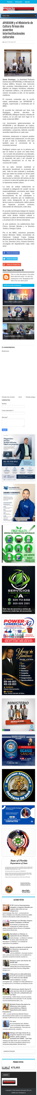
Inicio (20, 397)
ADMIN (5, 1075)
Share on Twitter (12, 258)
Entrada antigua (30, 397)
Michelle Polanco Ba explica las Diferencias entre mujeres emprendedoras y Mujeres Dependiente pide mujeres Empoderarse (16, 1008)
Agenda (27, 2)
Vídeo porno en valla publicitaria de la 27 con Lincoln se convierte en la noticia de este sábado (20, 975)
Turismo (9, 2)
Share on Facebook (13, 253)
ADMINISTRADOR (9, 1051)
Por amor (13, 1021)
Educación (18, 2)
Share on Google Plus (13, 264)
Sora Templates (20, 1092)
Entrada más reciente (8, 397)
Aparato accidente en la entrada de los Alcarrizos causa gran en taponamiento (21, 949)
